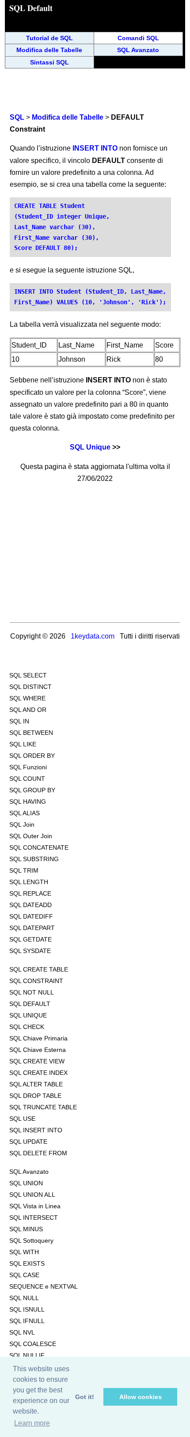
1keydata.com (92, 636)
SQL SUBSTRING (34, 858)
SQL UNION (26, 1183)
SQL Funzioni (28, 767)
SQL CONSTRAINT (36, 980)
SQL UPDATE (28, 1141)
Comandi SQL (138, 38)
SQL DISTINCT (30, 686)
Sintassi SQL (49, 62)
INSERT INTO (95, 148)
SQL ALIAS (24, 813)
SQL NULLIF (27, 1355)
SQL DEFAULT (29, 1003)
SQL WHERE (27, 698)
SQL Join (21, 824)
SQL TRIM (23, 870)
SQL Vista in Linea (35, 1206)
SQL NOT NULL (31, 992)
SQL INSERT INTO (35, 1130)
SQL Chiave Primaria (38, 1038)
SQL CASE (24, 1274)
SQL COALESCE (32, 1343)
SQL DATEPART (32, 927)
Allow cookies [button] (140, 1396)
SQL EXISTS (27, 1263)
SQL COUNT (27, 778)
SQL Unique (90, 447)
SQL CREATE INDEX (38, 1072)
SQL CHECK (26, 1026)
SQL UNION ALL (32, 1194)
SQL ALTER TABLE (36, 1084)
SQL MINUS (26, 1229)
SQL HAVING (27, 801)
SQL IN (19, 721)
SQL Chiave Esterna (37, 1049)
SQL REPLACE (30, 893)
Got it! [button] (84, 1396)
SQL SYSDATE (30, 950)
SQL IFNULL (27, 1320)
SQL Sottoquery (31, 1240)
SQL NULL (24, 1297)
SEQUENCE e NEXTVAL (43, 1286)
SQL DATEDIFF (31, 916)
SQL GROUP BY (32, 790)
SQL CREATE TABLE (38, 969)
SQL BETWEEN (31, 732)
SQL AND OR (27, 709)
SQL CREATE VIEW (37, 1061)
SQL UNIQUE (28, 1015)
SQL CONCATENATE (38, 847)
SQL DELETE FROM (38, 1153)
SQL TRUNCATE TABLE (43, 1107)
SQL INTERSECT (33, 1217)
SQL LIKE (22, 744)
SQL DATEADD (30, 904)
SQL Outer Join (30, 836)
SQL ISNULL (27, 1309)
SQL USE (22, 1118)
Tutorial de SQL (49, 38)
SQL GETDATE (30, 939)
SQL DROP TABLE (35, 1095)
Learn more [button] (32, 1423)
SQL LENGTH (28, 881)
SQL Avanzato (138, 49)
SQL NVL (22, 1332)
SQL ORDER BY (32, 755)
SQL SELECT (28, 675)
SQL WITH (24, 1251)
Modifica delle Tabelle (49, 49)
